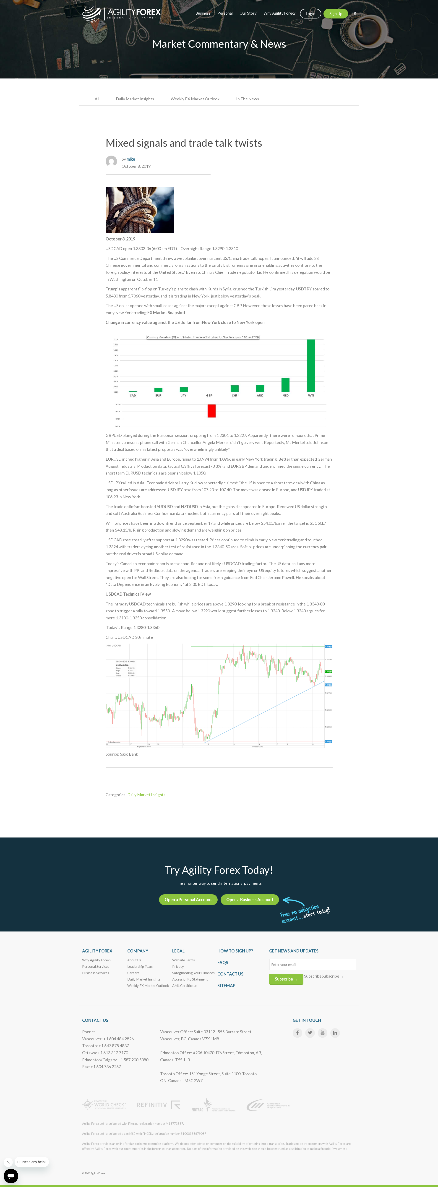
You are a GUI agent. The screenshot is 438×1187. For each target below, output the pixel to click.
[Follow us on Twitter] (310, 1033)
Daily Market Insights (135, 98)
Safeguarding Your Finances (193, 973)
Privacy (178, 966)
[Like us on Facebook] (297, 1033)
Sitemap (226, 985)
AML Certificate (184, 986)
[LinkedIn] (335, 1033)
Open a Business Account (249, 899)
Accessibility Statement (190, 979)
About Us (134, 960)
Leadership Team (140, 966)
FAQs (222, 962)
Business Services (95, 973)
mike (131, 159)
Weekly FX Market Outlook (195, 98)
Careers (133, 973)
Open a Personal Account (188, 899)
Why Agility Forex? (96, 960)
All (97, 98)
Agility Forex (97, 950)
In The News (247, 98)
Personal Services (95, 966)
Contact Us (230, 973)
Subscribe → (286, 978)
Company (137, 950)
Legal (178, 950)
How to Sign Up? (235, 950)
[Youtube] (322, 1033)
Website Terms (183, 960)
